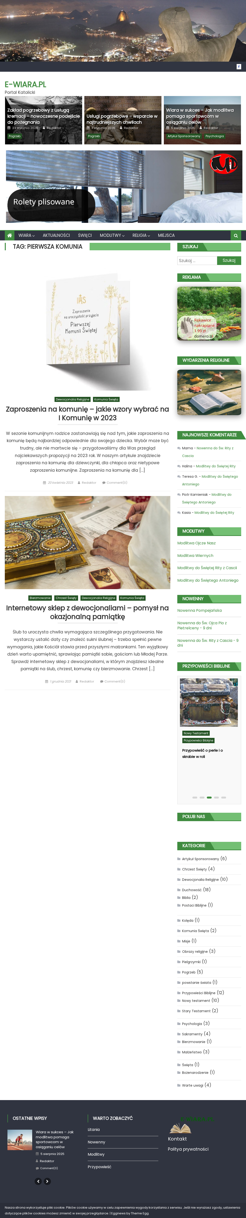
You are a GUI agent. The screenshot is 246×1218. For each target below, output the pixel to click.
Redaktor (54, 128)
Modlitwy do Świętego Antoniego (208, 580)
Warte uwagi (192, 1085)
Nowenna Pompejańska (199, 610)
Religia (140, 235)
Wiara (24, 235)
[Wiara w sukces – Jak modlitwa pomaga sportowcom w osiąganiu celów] (19, 1139)
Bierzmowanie (40, 598)
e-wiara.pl (25, 84)
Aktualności (56, 235)
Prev (38, 1181)
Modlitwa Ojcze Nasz (196, 543)
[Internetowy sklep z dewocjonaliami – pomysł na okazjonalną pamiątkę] (87, 542)
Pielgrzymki (191, 962)
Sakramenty (192, 1034)
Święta (187, 1065)
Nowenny (96, 1142)
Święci (85, 235)
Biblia (186, 897)
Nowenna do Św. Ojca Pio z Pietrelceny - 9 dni (202, 625)
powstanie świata (196, 982)
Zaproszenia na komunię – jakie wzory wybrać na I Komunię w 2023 (87, 414)
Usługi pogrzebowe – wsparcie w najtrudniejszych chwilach (122, 119)
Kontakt (177, 1138)
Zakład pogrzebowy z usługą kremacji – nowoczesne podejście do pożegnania (43, 116)
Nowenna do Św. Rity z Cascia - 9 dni (208, 643)
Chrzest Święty (66, 598)
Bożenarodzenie (195, 1072)
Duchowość (192, 890)
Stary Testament (196, 1011)
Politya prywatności (188, 1149)
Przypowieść (99, 1167)
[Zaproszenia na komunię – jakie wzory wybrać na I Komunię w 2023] (87, 324)
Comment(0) (117, 482)
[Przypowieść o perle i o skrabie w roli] (209, 702)
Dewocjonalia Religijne (72, 399)
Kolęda (187, 920)
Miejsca (166, 235)
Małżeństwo (192, 1052)
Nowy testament (196, 733)
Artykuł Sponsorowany (184, 136)
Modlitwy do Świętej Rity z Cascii (207, 568)
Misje (186, 941)
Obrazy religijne (195, 951)
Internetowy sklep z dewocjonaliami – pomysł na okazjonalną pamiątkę (87, 612)
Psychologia (215, 136)
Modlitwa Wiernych (195, 555)
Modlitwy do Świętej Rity (216, 466)
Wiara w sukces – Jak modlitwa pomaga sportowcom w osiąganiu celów (200, 116)
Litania (94, 1129)
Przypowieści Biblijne (198, 740)
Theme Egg (140, 1213)
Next (47, 1181)
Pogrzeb (14, 136)
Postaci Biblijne (194, 905)
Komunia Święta (106, 399)
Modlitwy (110, 235)
